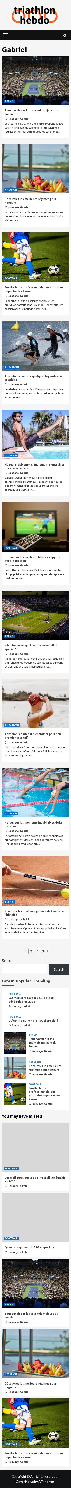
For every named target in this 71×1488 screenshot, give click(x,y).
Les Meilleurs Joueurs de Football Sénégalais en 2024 (31, 999)
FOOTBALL (11, 278)
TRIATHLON (12, 366)
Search (7, 961)
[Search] (64, 35)
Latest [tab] (8, 981)
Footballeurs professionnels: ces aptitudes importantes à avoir (44, 1093)
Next (45, 951)
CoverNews (25, 1481)
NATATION (11, 189)
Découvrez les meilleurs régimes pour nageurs (45, 1068)
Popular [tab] (23, 981)
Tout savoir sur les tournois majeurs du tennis (42, 1042)
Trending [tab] (41, 981)
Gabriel (24, 118)
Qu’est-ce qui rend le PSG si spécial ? (33, 1020)
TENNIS (9, 101)
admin (27, 1006)
